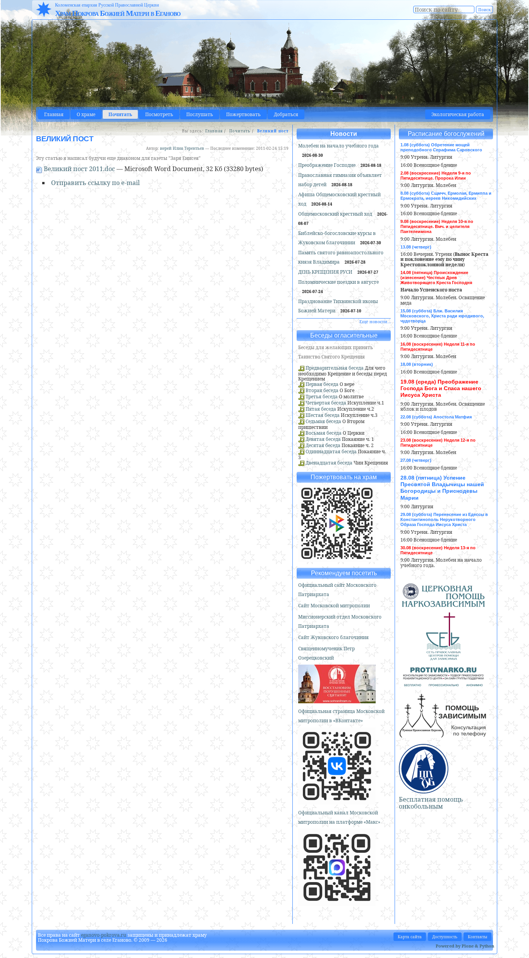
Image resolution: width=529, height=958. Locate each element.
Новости (343, 133)
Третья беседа (322, 396)
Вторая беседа (322, 390)
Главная (54, 114)
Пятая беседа (321, 409)
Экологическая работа (457, 114)
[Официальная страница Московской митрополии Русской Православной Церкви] (337, 801)
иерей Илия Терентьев (182, 148)
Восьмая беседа (324, 433)
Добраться (286, 114)
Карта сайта (410, 936)
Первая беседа (322, 384)
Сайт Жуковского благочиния (333, 637)
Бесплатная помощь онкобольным (431, 803)
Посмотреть (159, 114)
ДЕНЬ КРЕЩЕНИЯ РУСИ (326, 272)
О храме (86, 114)
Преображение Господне (327, 165)
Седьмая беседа (323, 421)
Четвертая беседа (326, 402)
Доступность (444, 936)
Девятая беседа (323, 439)
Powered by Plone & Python (465, 946)
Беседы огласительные (344, 335)
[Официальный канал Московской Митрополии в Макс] (337, 903)
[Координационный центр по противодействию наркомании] (443, 683)
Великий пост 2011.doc (79, 169)
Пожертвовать (243, 114)
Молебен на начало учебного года (338, 145)
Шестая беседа (323, 415)
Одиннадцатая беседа (331, 451)
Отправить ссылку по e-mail (95, 182)
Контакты (477, 936)
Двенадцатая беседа (329, 462)
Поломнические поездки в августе (338, 282)
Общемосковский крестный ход (335, 214)
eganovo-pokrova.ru (103, 935)
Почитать (120, 114)
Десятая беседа (323, 445)
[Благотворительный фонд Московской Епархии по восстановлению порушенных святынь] (337, 700)
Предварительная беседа (335, 368)
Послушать (199, 114)
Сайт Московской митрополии (334, 605)
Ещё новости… (375, 321)
